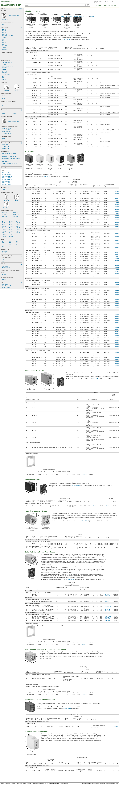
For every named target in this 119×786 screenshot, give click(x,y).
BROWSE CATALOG (7, 1)
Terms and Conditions (105, 783)
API (58, 783)
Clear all (20, 8)
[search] (20, 170)
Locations (7, 783)
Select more (5, 19)
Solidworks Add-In (43, 783)
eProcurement (52, 783)
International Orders (21, 783)
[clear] (82, 5)
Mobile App (35, 783)
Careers (29, 783)
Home (2, 783)
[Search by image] (88, 5)
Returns (13, 783)
